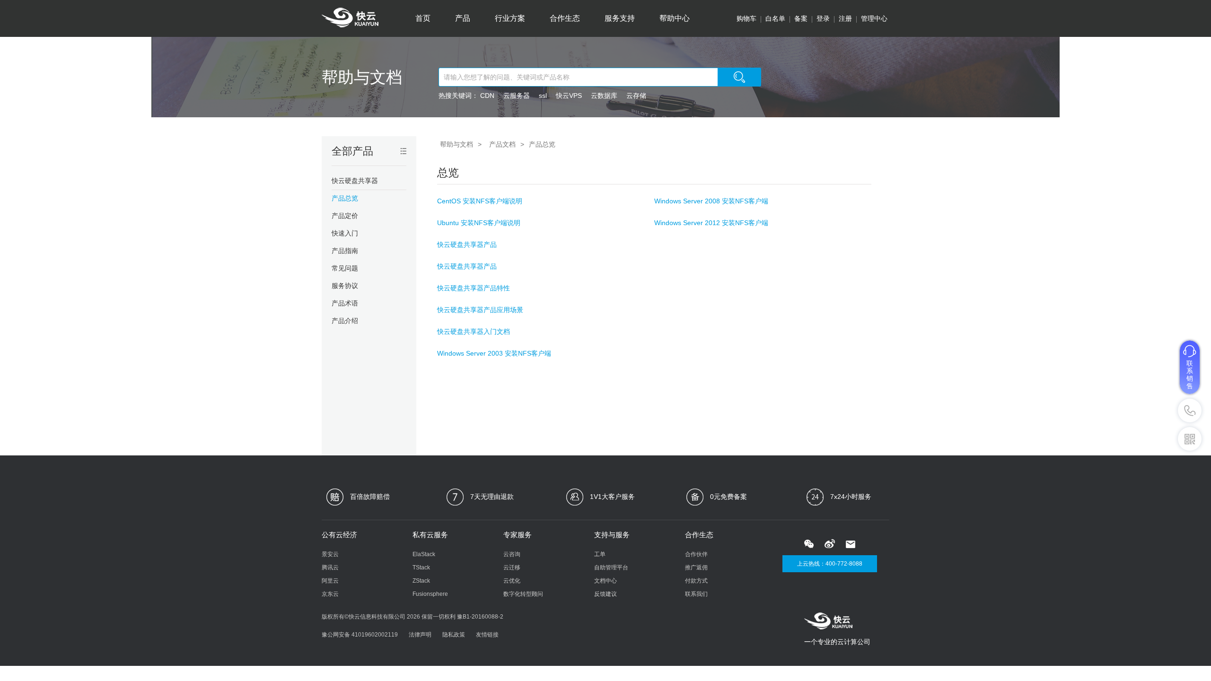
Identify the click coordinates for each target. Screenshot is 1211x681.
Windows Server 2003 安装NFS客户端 (494, 353)
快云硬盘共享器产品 (467, 244)
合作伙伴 (696, 554)
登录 (823, 18)
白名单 (775, 18)
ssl (543, 95)
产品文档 (502, 144)
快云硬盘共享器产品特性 (473, 288)
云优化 (511, 580)
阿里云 (330, 580)
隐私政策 (453, 634)
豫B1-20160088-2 (480, 616)
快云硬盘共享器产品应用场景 (480, 310)
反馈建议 (605, 594)
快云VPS (569, 95)
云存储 (636, 95)
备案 (800, 18)
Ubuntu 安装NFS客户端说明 (478, 223)
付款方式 (696, 580)
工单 (600, 554)
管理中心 (874, 18)
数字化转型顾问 (523, 594)
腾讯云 (330, 567)
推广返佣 (696, 567)
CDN (487, 95)
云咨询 (511, 554)
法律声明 (420, 634)
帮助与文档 (362, 77)
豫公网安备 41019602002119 (360, 634)
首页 (422, 18)
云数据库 (604, 95)
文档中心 (605, 580)
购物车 (746, 18)
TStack (421, 567)
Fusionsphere (430, 594)
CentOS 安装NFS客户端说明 (479, 201)
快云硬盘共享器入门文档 (473, 331)
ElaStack (423, 554)
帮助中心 (674, 18)
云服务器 (516, 95)
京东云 (330, 594)
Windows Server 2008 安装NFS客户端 (711, 201)
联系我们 (696, 594)
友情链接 (487, 634)
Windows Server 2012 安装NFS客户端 (711, 223)
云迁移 (511, 567)
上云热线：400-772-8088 (829, 563)
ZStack (421, 580)
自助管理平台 (611, 567)
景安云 (330, 554)
